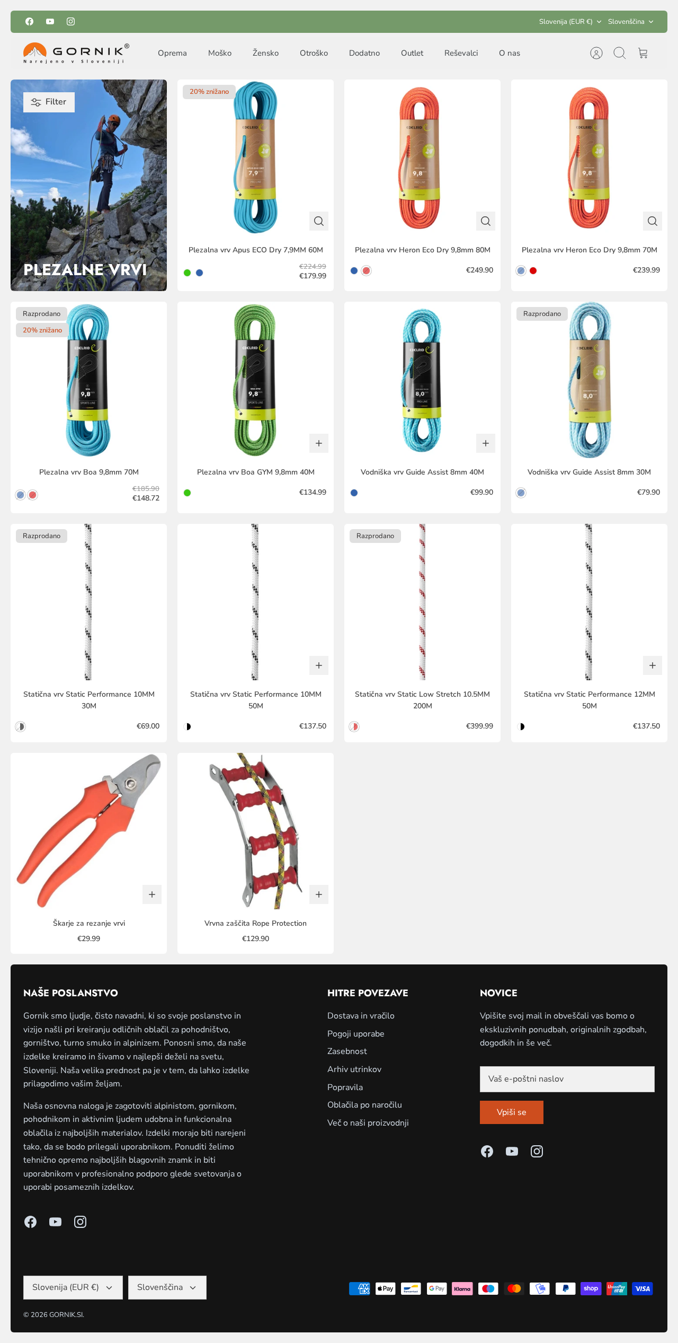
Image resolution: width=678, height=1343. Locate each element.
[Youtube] (50, 21)
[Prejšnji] (245, 22)
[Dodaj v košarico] (318, 443)
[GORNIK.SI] (76, 53)
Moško (219, 53)
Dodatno (364, 53)
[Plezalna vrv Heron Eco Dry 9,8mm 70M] (589, 158)
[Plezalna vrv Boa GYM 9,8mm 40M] (255, 380)
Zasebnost (347, 1051)
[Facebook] (29, 21)
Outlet (412, 53)
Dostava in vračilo (361, 1016)
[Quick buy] (318, 221)
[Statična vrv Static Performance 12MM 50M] (589, 602)
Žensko (266, 53)
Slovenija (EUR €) (566, 22)
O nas (509, 53)
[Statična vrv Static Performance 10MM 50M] (255, 602)
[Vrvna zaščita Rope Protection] (255, 831)
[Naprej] (433, 22)
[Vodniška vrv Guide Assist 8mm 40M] (422, 380)
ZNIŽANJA (352, 21)
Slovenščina (626, 22)
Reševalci (461, 53)
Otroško (314, 53)
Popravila (345, 1087)
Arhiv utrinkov (354, 1069)
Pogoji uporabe (356, 1034)
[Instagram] (70, 21)
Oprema (172, 53)
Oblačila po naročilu (364, 1105)
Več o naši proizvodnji (368, 1123)
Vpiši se (512, 1112)
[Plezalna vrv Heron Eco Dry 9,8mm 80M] (422, 158)
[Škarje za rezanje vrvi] (89, 831)
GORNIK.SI (66, 1315)
